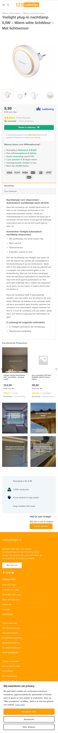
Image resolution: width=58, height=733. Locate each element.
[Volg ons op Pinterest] (13, 573)
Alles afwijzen (29, 727)
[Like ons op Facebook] (4, 573)
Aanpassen (29, 719)
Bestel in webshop (27, 127)
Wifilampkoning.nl (35, 135)
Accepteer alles (29, 712)
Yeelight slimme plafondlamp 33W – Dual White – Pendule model (14, 377)
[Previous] (6, 59)
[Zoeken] (8, 4)
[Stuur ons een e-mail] (10, 573)
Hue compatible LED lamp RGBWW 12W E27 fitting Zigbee (41, 377)
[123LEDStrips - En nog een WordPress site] (30, 4)
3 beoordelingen (23, 118)
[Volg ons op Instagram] (7, 573)
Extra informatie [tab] (10, 191)
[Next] (51, 59)
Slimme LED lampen (11, 13)
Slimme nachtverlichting (33, 13)
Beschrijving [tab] (9, 186)
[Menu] (3, 5)
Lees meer (20, 705)
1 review (15, 393)
